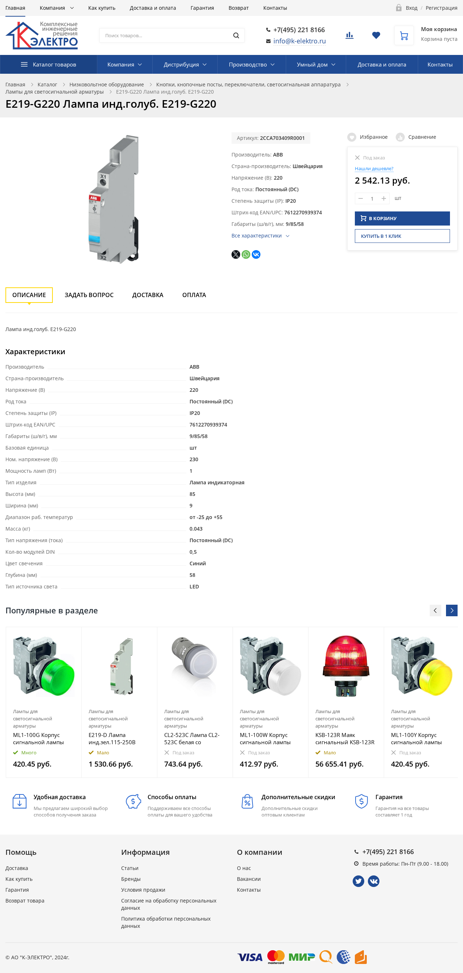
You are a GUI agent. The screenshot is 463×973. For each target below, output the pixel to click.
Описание (29, 295)
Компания (53, 7)
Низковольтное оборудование (106, 84)
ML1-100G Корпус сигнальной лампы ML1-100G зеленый (38, 738)
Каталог (47, 84)
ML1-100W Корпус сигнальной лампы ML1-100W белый (265, 738)
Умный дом (312, 64)
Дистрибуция (181, 64)
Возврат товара (24, 900)
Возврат (239, 7)
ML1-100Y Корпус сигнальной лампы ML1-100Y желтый (416, 738)
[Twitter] (358, 881)
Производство (248, 64)
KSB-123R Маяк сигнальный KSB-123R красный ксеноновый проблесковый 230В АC (344, 738)
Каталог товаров (54, 64)
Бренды (131, 878)
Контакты (275, 7)
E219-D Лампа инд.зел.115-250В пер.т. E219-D (112, 738)
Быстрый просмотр (44, 666)
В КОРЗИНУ (382, 218)
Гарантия (202, 7)
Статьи (130, 868)
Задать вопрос (89, 295)
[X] (236, 254)
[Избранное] (58, 636)
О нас (244, 868)
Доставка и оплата (153, 7)
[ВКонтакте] (256, 254)
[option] (44, 702)
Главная (15, 7)
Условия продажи (143, 889)
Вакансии (249, 878)
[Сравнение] (71, 636)
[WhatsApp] (246, 254)
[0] (349, 37)
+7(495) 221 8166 (299, 29)
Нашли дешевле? (374, 168)
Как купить (101, 7)
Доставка (147, 295)
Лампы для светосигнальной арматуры (54, 91)
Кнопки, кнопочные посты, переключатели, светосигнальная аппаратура (248, 84)
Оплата (194, 295)
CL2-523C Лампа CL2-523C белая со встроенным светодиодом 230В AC (193, 738)
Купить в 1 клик (381, 236)
